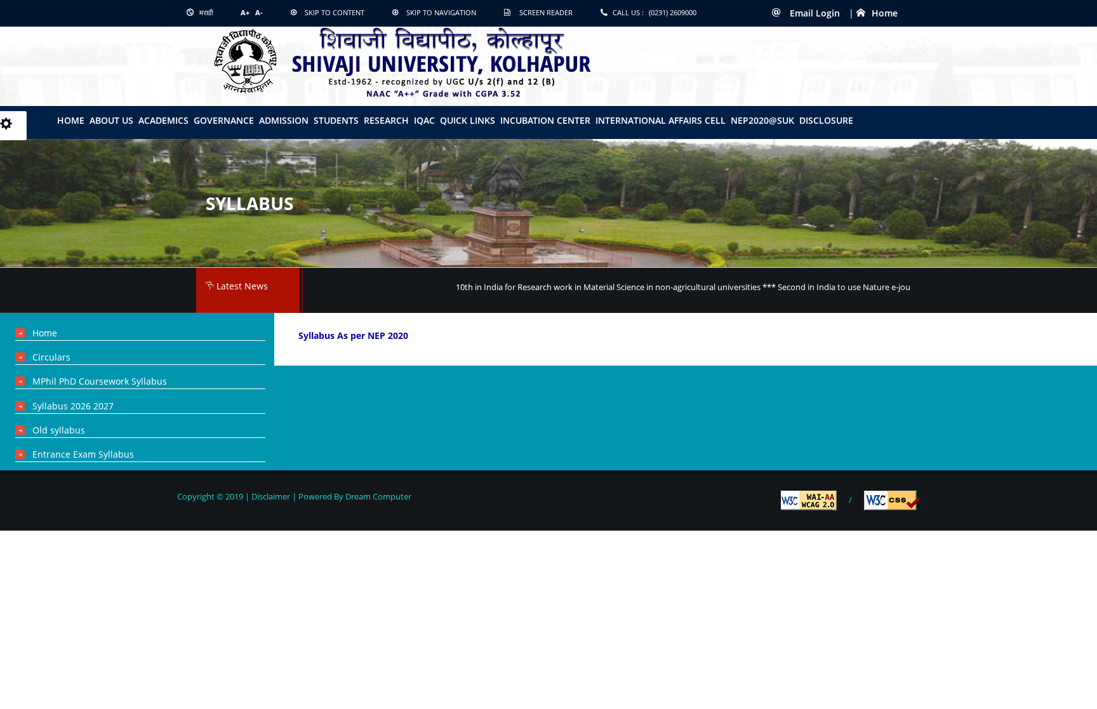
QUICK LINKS (467, 120)
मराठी (205, 12)
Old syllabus (58, 430)
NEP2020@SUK (762, 120)
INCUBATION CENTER (545, 120)
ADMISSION (284, 120)
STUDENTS (336, 120)
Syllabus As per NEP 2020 (353, 335)
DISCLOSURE (826, 120)
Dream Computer (377, 496)
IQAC (424, 120)
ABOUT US (111, 120)
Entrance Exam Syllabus (83, 454)
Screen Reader (546, 12)
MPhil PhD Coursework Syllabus (99, 381)
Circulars (51, 357)
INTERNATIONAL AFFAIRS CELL (660, 120)
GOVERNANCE (224, 120)
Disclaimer (270, 496)
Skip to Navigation (441, 12)
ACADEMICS (163, 120)
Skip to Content (334, 12)
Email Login (813, 13)
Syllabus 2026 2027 (73, 406)
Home (885, 13)
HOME (70, 120)
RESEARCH (386, 120)
